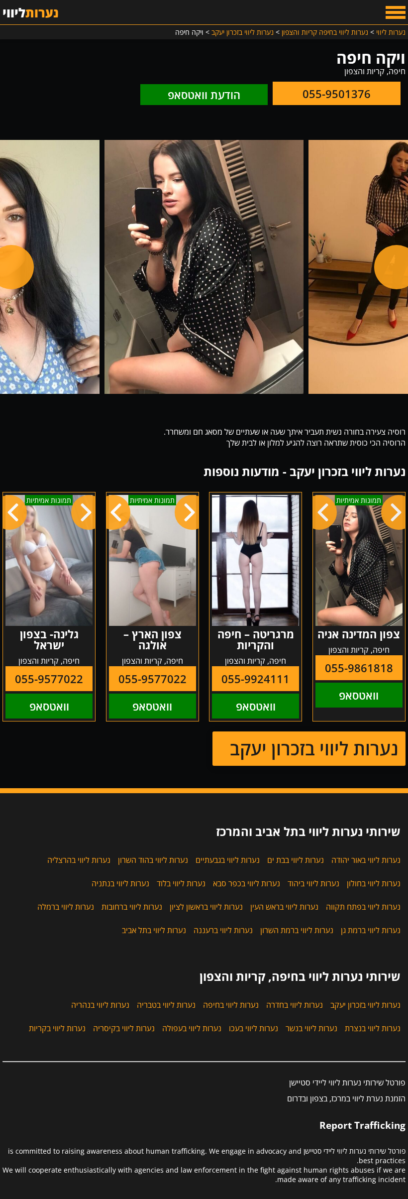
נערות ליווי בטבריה (166, 1004)
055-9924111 (255, 678)
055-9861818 (359, 667)
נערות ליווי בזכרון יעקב (314, 748)
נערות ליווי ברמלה (65, 906)
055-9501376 (337, 93)
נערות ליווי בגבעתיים (228, 859)
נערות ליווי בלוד (181, 883)
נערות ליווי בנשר (311, 1028)
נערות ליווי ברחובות (132, 906)
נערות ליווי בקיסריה (124, 1028)
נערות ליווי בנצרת (373, 1028)
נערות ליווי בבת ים (295, 859)
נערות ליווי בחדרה (294, 1004)
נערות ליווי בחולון (374, 883)
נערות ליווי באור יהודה (366, 859)
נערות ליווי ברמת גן (371, 930)
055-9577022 (152, 678)
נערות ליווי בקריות (57, 1028)
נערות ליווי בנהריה (100, 1004)
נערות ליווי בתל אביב (154, 930)
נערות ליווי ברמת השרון (296, 930)
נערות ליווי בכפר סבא (246, 883)
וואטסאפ (359, 695)
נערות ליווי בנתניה (120, 883)
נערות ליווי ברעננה (223, 930)
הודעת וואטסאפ (204, 94)
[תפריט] (395, 12)
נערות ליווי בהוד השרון (153, 859)
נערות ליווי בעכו (253, 1028)
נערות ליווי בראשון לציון (206, 906)
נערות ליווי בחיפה (231, 1004)
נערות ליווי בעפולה (191, 1028)
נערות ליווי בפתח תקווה (363, 906)
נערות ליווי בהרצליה (78, 859)
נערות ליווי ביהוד (313, 883)
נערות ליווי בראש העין (284, 906)
